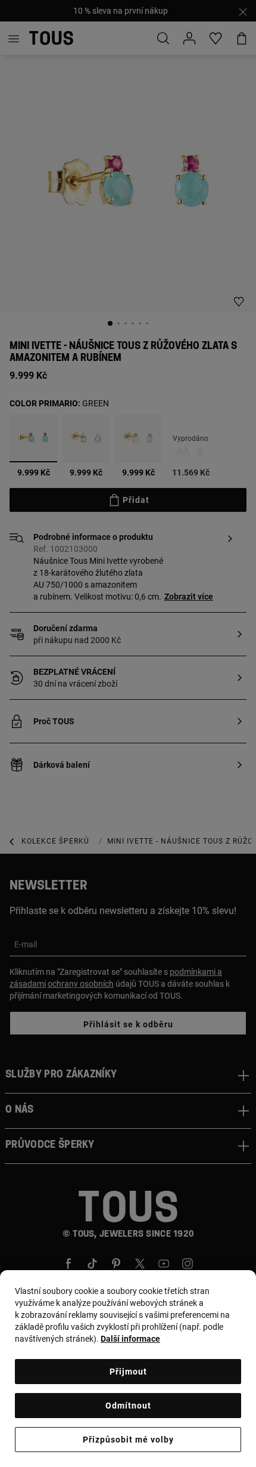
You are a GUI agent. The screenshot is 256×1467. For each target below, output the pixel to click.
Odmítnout (128, 1405)
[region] (128, 1368)
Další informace (130, 1339)
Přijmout (128, 1371)
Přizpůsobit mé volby (128, 1439)
